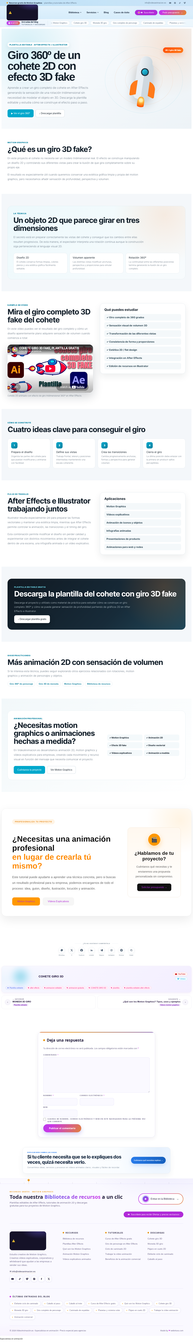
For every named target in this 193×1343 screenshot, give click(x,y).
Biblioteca (74, 12)
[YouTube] (170, 3)
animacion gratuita (76, 988)
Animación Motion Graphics (76, 1254)
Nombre (48, 1095)
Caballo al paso (155, 1259)
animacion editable (54, 988)
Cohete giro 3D (56, 23)
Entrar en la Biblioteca (165, 1199)
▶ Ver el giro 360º (20, 113)
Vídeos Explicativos (58, 901)
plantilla (116, 988)
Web (45, 1107)
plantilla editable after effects (138, 988)
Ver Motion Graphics (61, 770)
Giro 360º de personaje (21, 684)
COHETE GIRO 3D (98, 988)
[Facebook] (41, 1279)
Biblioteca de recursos (98, 684)
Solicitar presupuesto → (154, 887)
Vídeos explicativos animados (77, 1259)
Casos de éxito (121, 12)
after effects (34, 988)
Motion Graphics (72, 684)
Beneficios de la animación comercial (123, 1259)
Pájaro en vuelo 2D (182, 23)
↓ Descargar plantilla (50, 113)
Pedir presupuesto (173, 12)
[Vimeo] (184, 3)
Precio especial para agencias (73, 1330)
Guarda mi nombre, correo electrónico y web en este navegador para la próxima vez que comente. (96, 1120)
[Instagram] (175, 3)
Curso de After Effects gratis (118, 1238)
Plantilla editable (16, 988)
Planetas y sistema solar (157, 23)
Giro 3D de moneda (49, 684)
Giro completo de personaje (101, 23)
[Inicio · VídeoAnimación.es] (22, 12)
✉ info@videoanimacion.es (22, 1271)
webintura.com (177, 1330)
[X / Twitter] (49, 1279)
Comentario (51, 1055)
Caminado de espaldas (130, 23)
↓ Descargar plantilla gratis (32, 619)
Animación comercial (23, 1317)
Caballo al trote (75, 1303)
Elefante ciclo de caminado (160, 1254)
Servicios (91, 12)
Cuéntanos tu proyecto (29, 770)
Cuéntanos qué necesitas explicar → (148, 1160)
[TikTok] (180, 3)
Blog (106, 12)
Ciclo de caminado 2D (115, 1249)
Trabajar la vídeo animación (118, 1254)
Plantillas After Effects (73, 1244)
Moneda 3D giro (76, 23)
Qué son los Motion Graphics (76, 1249)
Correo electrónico (92, 1095)
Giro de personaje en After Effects (121, 1244)
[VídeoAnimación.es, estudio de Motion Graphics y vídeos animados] (28, 1240)
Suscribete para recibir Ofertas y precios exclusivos (155, 1214)
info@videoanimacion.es (155, 3)
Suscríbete (149, 12)
